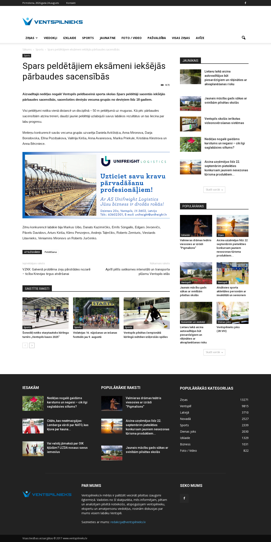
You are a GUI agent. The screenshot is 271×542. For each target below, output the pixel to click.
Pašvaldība (157, 38)
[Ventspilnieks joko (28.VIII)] (233, 313)
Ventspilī (186, 282)
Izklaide (69, 38)
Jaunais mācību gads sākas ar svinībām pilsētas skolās (193, 291)
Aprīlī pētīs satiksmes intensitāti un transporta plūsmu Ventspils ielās (137, 272)
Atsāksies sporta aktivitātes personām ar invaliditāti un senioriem (231, 291)
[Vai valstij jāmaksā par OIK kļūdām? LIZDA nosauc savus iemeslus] (33, 448)
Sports (88, 38)
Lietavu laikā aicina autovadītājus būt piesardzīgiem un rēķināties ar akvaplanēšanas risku (193, 335)
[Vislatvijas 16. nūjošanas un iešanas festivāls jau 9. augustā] (96, 313)
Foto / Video (132, 38)
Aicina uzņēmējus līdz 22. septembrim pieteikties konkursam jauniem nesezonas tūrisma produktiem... (232, 248)
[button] (243, 38)
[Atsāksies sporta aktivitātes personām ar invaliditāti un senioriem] (233, 273)
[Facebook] (245, 3)
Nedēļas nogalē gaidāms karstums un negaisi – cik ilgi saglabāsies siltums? (225, 143)
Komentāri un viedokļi (193, 321)
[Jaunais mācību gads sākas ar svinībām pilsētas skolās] (190, 103)
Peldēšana (51, 252)
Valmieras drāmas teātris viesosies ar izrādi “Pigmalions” (195, 244)
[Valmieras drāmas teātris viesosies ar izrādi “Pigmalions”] (196, 226)
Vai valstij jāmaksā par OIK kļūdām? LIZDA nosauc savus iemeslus (67, 448)
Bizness (185, 444)
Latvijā (184, 412)
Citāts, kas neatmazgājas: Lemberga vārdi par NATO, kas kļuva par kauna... (67, 425)
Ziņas (29, 38)
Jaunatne (108, 38)
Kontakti (71, 2)
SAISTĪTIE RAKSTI (37, 288)
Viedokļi (50, 38)
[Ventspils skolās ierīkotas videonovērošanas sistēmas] (190, 124)
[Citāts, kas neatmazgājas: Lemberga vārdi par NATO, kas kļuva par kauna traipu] (33, 426)
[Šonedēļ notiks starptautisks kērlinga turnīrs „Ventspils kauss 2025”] (45, 313)
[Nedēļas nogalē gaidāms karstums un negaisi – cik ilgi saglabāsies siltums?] (190, 144)
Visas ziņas (181, 38)
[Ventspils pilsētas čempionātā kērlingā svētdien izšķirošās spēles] (147, 313)
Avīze (200, 38)
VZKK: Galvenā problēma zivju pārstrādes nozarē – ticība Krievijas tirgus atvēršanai (56, 272)
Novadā (185, 419)
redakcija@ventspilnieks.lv (128, 522)
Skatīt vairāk (213, 189)
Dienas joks (224, 321)
